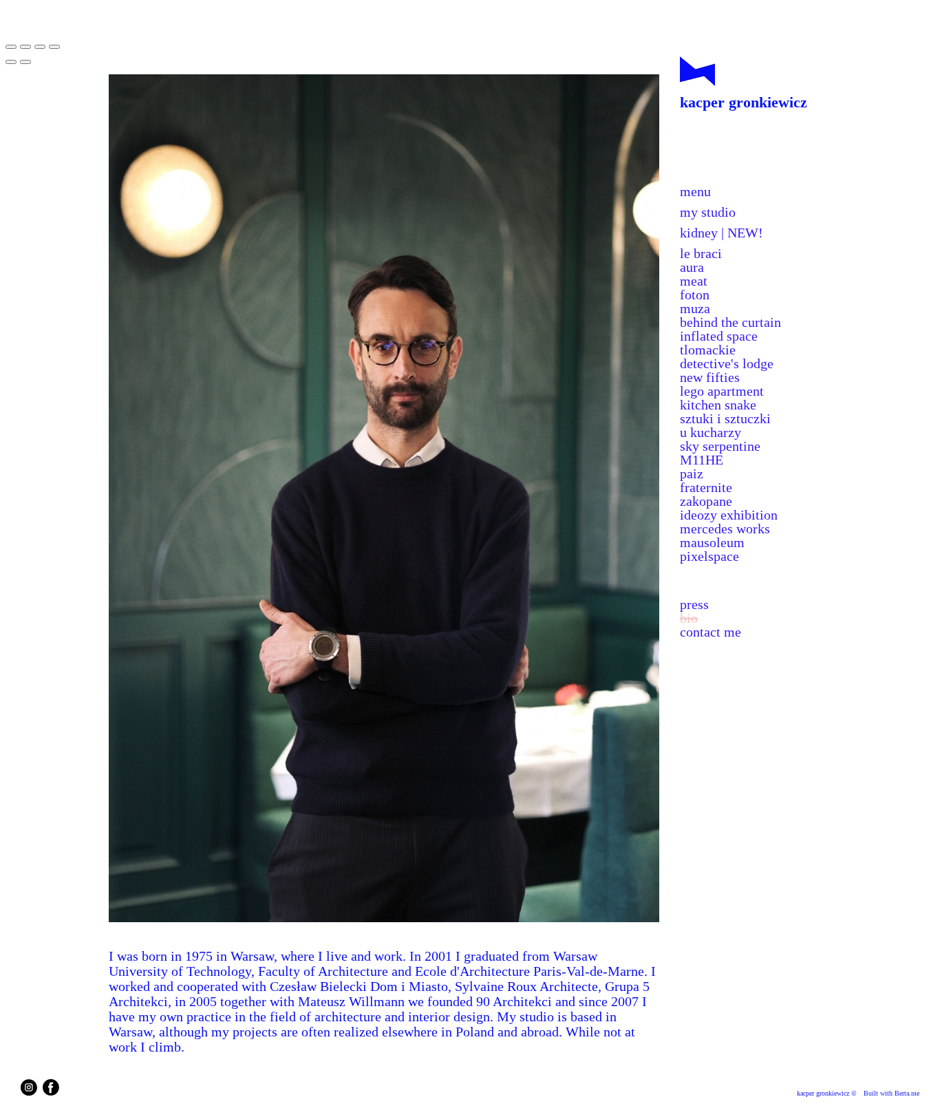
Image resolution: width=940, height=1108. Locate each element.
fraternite (706, 487)
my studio (708, 212)
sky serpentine (720, 446)
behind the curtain (730, 322)
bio (689, 618)
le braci (701, 253)
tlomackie (708, 349)
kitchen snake (718, 404)
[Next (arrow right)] (25, 62)
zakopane (706, 501)
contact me (710, 631)
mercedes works (725, 528)
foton (694, 294)
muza (695, 308)
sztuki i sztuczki (725, 418)
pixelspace (709, 556)
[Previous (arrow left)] (11, 62)
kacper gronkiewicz (743, 102)
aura (692, 267)
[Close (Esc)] (11, 47)
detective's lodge (726, 363)
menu (695, 191)
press (694, 604)
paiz (691, 473)
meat (693, 280)
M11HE (701, 459)
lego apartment (722, 390)
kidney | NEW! (721, 232)
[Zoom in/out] (54, 47)
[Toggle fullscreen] (39, 47)
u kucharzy (710, 432)
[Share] (25, 47)
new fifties (710, 377)
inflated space (719, 335)
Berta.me (907, 1093)
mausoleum (712, 542)
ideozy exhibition (729, 514)
